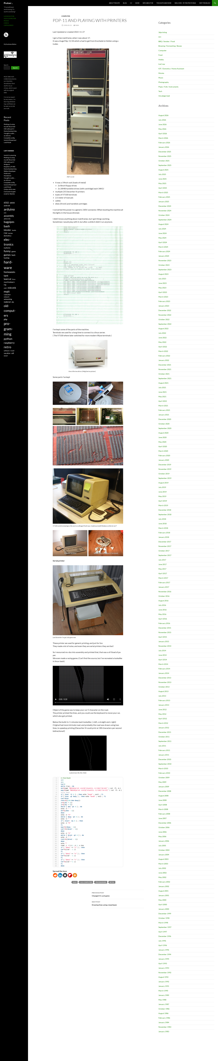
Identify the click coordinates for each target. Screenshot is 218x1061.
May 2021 (162, 396)
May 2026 (162, 129)
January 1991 (163, 986)
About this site (114, 3)
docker (10, 233)
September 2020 (164, 428)
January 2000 (163, 909)
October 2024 (163, 215)
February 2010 (164, 773)
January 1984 (163, 1022)
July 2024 (162, 229)
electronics (8, 242)
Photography (163, 82)
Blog (125, 3)
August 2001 (163, 891)
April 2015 (162, 637)
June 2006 (162, 832)
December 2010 (164, 759)
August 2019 (163, 483)
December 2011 (164, 732)
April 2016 (162, 619)
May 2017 (162, 569)
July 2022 (162, 333)
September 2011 (164, 741)
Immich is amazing (10, 155)
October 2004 (163, 850)
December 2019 (164, 464)
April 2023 (162, 292)
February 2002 (164, 882)
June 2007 (162, 818)
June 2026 (162, 124)
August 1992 (163, 977)
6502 (6, 202)
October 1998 (163, 918)
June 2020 (162, 437)
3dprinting (162, 32)
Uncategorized (164, 96)
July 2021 (162, 387)
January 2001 (163, 895)
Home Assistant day (10, 131)
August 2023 (163, 274)
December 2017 (164, 542)
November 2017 (164, 546)
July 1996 (162, 941)
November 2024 (164, 211)
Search (6, 65)
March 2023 (163, 297)
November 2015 (164, 632)
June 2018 (162, 523)
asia (5, 213)
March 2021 (163, 406)
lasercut (7, 279)
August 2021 (163, 383)
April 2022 (162, 347)
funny (7, 251)
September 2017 (164, 555)
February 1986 (164, 1018)
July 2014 (162, 650)
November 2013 (164, 682)
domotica (7, 236)
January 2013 (163, 705)
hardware (8, 265)
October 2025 (163, 161)
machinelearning (9, 283)
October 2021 (163, 374)
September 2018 (164, 514)
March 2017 (163, 578)
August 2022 (163, 328)
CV (131, 3)
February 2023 (164, 301)
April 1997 (162, 932)
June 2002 (162, 873)
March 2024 (163, 247)
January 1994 (163, 959)
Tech (160, 91)
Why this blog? (204, 3)
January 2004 (163, 855)
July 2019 (162, 487)
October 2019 (163, 474)
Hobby (161, 59)
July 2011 (162, 746)
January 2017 (163, 587)
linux (13, 279)
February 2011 (164, 750)
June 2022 (162, 337)
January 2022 (163, 360)
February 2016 (164, 623)
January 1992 (163, 981)
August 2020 (163, 433)
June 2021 (162, 392)
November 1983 (164, 1027)
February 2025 (164, 197)
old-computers (86, 882)
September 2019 (164, 478)
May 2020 (162, 442)
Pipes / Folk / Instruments (168, 87)
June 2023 (162, 283)
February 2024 (164, 251)
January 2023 (163, 306)
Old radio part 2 (9, 129)
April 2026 (162, 133)
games (7, 254)
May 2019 (162, 496)
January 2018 (163, 537)
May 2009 (162, 782)
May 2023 (162, 288)
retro (112, 882)
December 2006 (164, 823)
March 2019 (163, 505)
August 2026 (163, 115)
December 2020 (164, 419)
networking (8, 299)
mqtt (7, 291)
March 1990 (163, 991)
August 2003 (163, 859)
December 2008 (164, 791)
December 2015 (164, 628)
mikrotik (12, 287)
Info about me (148, 3)
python (8, 338)
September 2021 (164, 378)
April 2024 (162, 242)
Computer (65, 16)
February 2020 (164, 455)
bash (75, 882)
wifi (12, 353)
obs (12, 302)
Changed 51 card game (101, 894)
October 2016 (163, 596)
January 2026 (163, 147)
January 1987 (163, 1004)
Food (160, 55)
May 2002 (162, 877)
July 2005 (162, 845)
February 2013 (164, 700)
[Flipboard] (70, 875)
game (13, 251)
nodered (7, 302)
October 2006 (163, 827)
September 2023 (164, 269)
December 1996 (164, 936)
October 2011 (163, 737)
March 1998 (163, 923)
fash (77, 25)
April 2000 (162, 904)
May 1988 (162, 1000)
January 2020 (163, 460)
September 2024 (164, 220)
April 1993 (162, 963)
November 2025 (164, 156)
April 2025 (162, 188)
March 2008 (163, 809)
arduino (9, 209)
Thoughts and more (163, 3)
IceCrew (161, 64)
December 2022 (164, 310)
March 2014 (163, 664)
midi (5, 288)
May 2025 (162, 183)
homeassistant (10, 273)
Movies (161, 73)
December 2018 (164, 510)
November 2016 (164, 591)
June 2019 (162, 492)
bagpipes (9, 221)
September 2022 (164, 324)
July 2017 (162, 560)
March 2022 (163, 351)
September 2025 (164, 165)
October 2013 (163, 687)
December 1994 (164, 954)
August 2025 (163, 170)
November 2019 (164, 469)
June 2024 (162, 233)
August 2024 (163, 224)
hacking (6, 258)
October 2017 (163, 551)
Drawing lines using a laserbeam (104, 903)
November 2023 (164, 260)
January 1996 (163, 950)
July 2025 (162, 174)
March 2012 (163, 723)
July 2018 (162, 519)
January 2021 (163, 415)
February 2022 (164, 356)
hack (13, 255)
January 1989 (163, 995)
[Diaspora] (65, 875)
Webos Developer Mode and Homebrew (10, 173)
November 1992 (164, 972)
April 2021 (162, 401)
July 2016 (162, 605)
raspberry (9, 342)
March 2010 (163, 768)
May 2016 (162, 614)
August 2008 (163, 796)
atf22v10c (7, 219)
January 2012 (163, 728)
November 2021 (164, 369)
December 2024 (164, 206)
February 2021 (164, 410)
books (14, 230)
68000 (12, 203)
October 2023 (163, 265)
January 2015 (163, 641)
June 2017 (162, 564)
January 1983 (163, 1031)
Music (160, 78)
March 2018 (163, 528)
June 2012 (162, 709)
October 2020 (163, 424)
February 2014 (164, 669)
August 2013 (163, 691)
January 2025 (163, 201)
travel (12, 350)
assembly (9, 215)
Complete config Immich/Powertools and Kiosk (10, 140)
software (7, 351)
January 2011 (163, 755)
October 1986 (163, 1009)
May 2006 (162, 836)
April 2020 (162, 446)
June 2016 (162, 610)
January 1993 (163, 968)
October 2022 (163, 319)
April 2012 (162, 718)
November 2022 (164, 315)
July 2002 (162, 868)
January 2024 (163, 256)
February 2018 (164, 533)
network (6, 297)
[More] (75, 875)
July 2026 (162, 120)
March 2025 (163, 192)
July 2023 (162, 279)
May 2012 (162, 714)
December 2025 (164, 152)
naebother (7, 294)
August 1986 (163, 1013)
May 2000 (162, 900)
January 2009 (163, 786)
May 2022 (162, 342)
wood (6, 356)
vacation (7, 353)
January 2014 (163, 673)
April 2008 (162, 805)
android (7, 206)
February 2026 (164, 142)
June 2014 (162, 655)
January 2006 (163, 841)
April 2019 (162, 501)
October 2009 (163, 777)
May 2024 (162, 238)
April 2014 (162, 659)
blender (7, 230)
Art (159, 37)
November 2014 (164, 646)
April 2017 (162, 573)
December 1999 (164, 913)
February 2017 (164, 582)
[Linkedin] (60, 875)
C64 (5, 233)
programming (101, 882)
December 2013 (164, 678)
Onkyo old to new (9, 189)
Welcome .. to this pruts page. (185, 3)
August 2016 (163, 601)
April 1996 (162, 945)
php (5, 319)
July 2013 (162, 696)
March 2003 (163, 864)
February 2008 (164, 814)
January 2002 (163, 886)
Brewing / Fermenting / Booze (170, 46)
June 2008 (162, 800)
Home (137, 3)
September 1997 (164, 927)
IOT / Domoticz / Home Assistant (171, 69)
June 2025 (162, 179)
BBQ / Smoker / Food (166, 41)
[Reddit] (55, 875)
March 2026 (163, 138)
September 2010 (164, 764)
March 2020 (163, 451)
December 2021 (164, 365)
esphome (7, 248)
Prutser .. (8, 3)
